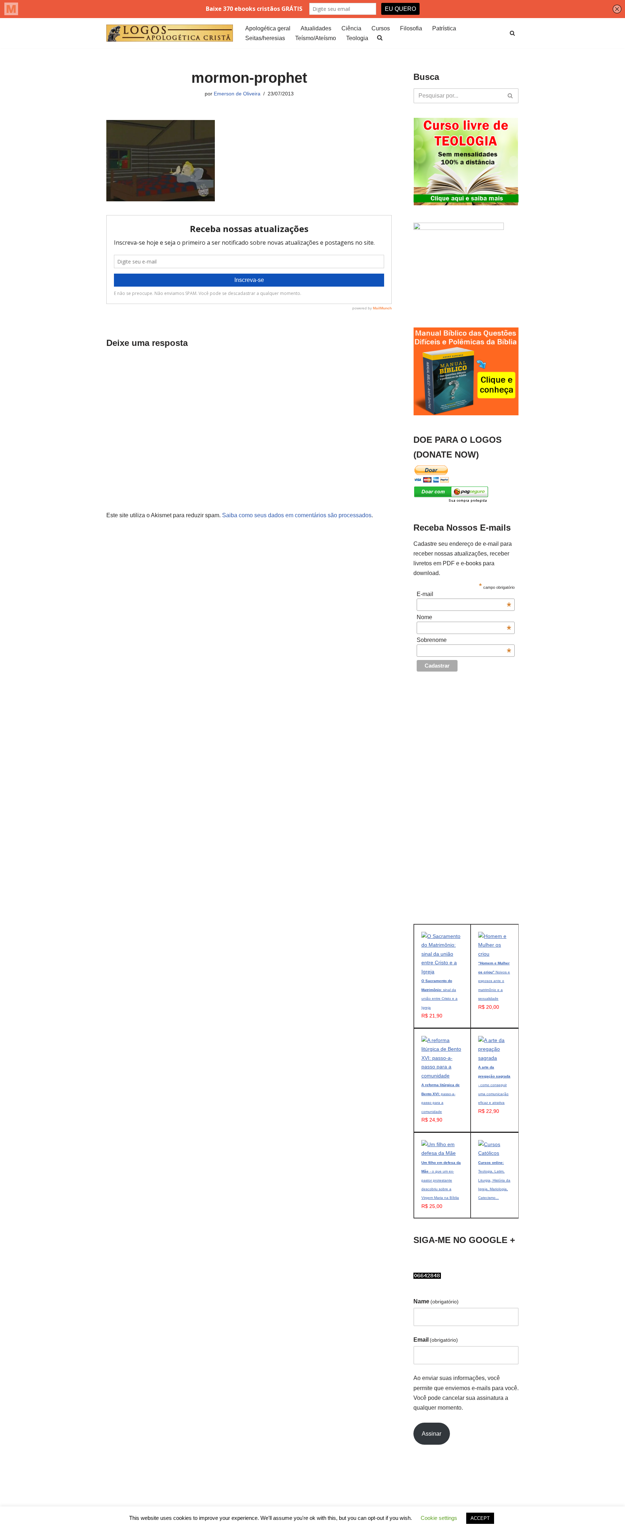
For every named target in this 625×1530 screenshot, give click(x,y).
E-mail (464, 594)
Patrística (444, 28)
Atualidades (316, 28)
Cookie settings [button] (439, 1518)
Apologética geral (267, 28)
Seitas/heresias (265, 38)
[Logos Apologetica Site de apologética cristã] (169, 33)
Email (435, 1340)
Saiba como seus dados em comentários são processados (296, 515)
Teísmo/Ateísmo (315, 38)
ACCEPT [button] (480, 1518)
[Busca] (512, 33)
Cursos (380, 28)
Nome (464, 617)
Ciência (351, 28)
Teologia (357, 38)
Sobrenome (464, 640)
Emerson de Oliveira (237, 94)
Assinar (431, 1434)
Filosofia (411, 28)
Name (436, 1301)
